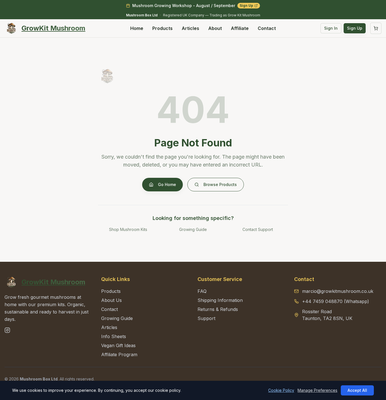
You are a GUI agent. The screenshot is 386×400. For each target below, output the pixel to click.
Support (206, 318)
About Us (111, 300)
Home (136, 28)
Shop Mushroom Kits (128, 229)
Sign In (331, 28)
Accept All (357, 390)
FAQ (202, 291)
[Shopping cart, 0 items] (375, 28)
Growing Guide (193, 229)
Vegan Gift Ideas (118, 345)
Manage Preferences (317, 390)
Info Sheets (113, 336)
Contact (267, 28)
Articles (190, 28)
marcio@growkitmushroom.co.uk (337, 291)
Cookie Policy (281, 390)
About (215, 28)
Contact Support (257, 229)
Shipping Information (220, 300)
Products (162, 28)
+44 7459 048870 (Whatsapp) (335, 301)
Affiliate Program (119, 354)
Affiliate (240, 28)
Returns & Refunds (218, 309)
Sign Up (246, 5)
